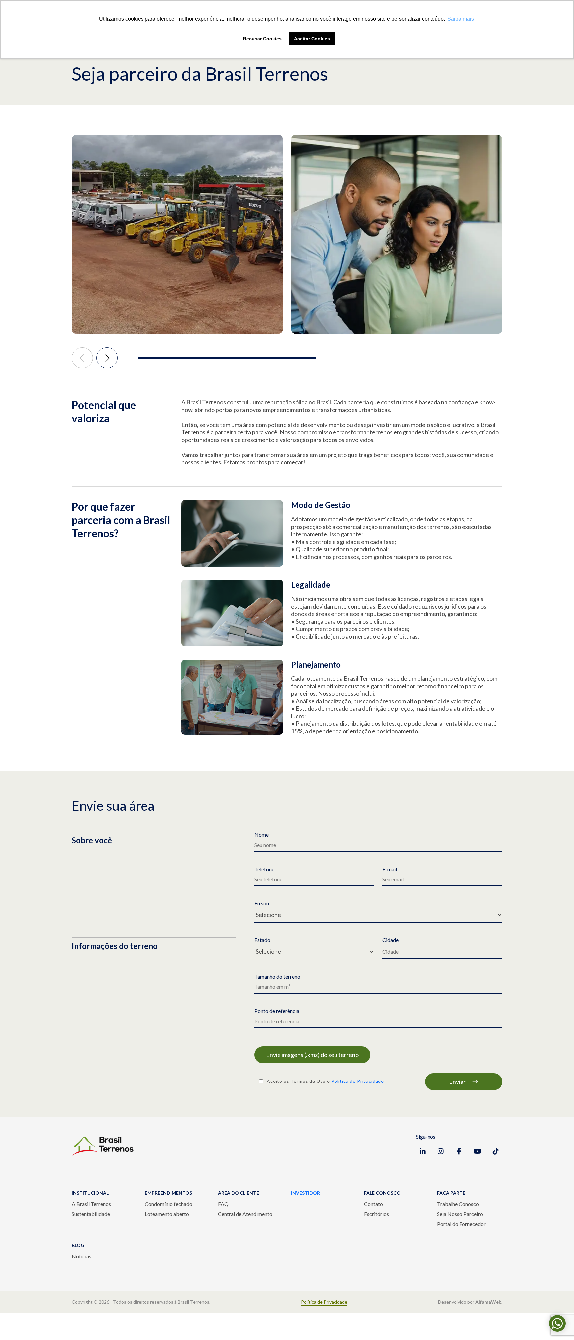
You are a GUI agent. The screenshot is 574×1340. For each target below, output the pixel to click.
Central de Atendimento (245, 1214)
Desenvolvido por (470, 1302)
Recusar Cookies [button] (262, 38)
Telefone (264, 869)
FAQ (223, 1204)
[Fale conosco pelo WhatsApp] (557, 1323)
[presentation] (82, 357)
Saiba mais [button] (460, 19)
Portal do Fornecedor (461, 1224)
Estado (262, 940)
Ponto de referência (276, 1011)
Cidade (390, 940)
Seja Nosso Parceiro (460, 1214)
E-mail (389, 869)
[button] (227, 358)
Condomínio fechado (168, 1204)
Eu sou (261, 903)
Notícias (81, 1256)
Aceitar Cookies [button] (312, 38)
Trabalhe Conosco (458, 1204)
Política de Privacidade (357, 1081)
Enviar (457, 1081)
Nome (261, 835)
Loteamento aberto (167, 1214)
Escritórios (376, 1214)
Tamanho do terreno (277, 976)
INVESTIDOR (305, 1193)
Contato (373, 1204)
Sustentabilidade (91, 1214)
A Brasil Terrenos (91, 1204)
